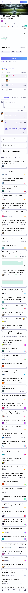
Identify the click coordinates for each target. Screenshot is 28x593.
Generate (22, 47)
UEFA (13, 52)
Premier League (6, 52)
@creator (7, 122)
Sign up (24, 2)
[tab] (5, 98)
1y (7, 113)
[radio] (15, 26)
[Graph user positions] (12, 26)
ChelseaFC (19, 52)
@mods (6, 115)
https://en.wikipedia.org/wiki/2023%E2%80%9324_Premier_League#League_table (15, 129)
